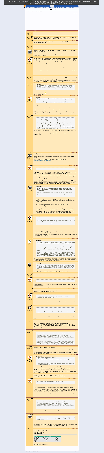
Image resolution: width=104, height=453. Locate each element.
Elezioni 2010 (56, 7)
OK (72, 3)
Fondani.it (29, 5)
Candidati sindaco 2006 (62, 7)
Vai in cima (76, 451)
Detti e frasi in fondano (29, 7)
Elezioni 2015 (51, 7)
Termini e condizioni (29, 451)
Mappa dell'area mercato (37, 7)
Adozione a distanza (45, 7)
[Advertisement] (52, 22)
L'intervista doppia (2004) (70, 7)
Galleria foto (47, 5)
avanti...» (77, 13)
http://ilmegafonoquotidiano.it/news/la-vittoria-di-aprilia (42, 160)
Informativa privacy (35, 451)
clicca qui (62, 2)
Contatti (40, 451)
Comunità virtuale (40, 5)
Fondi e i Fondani (29, 11)
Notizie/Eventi (34, 5)
